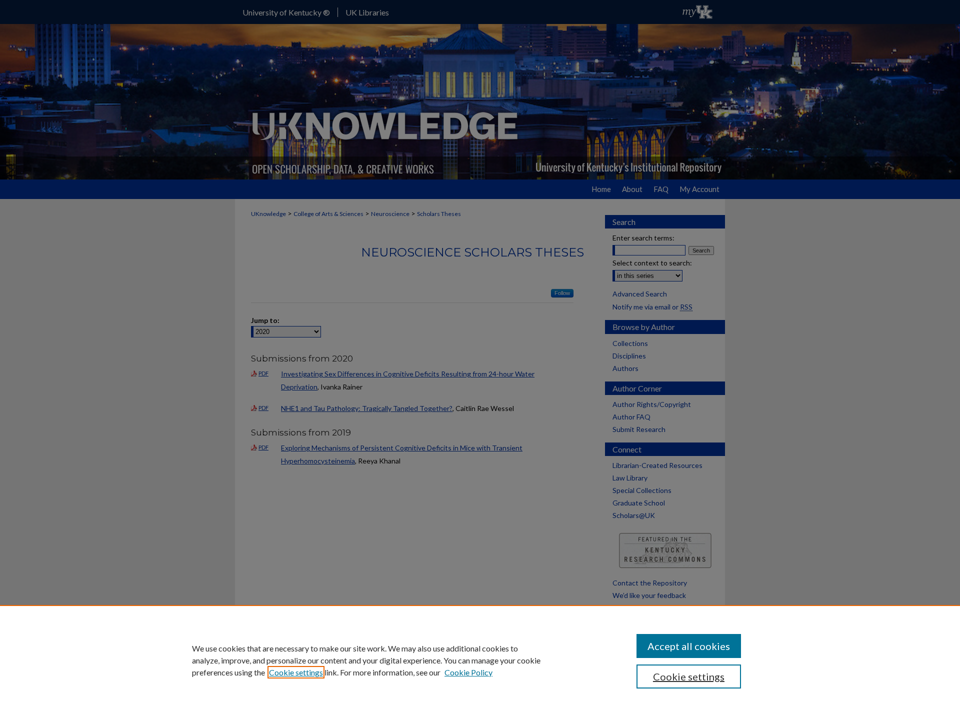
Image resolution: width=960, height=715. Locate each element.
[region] (480, 660)
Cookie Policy (468, 672)
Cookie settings (296, 672)
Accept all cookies (689, 646)
